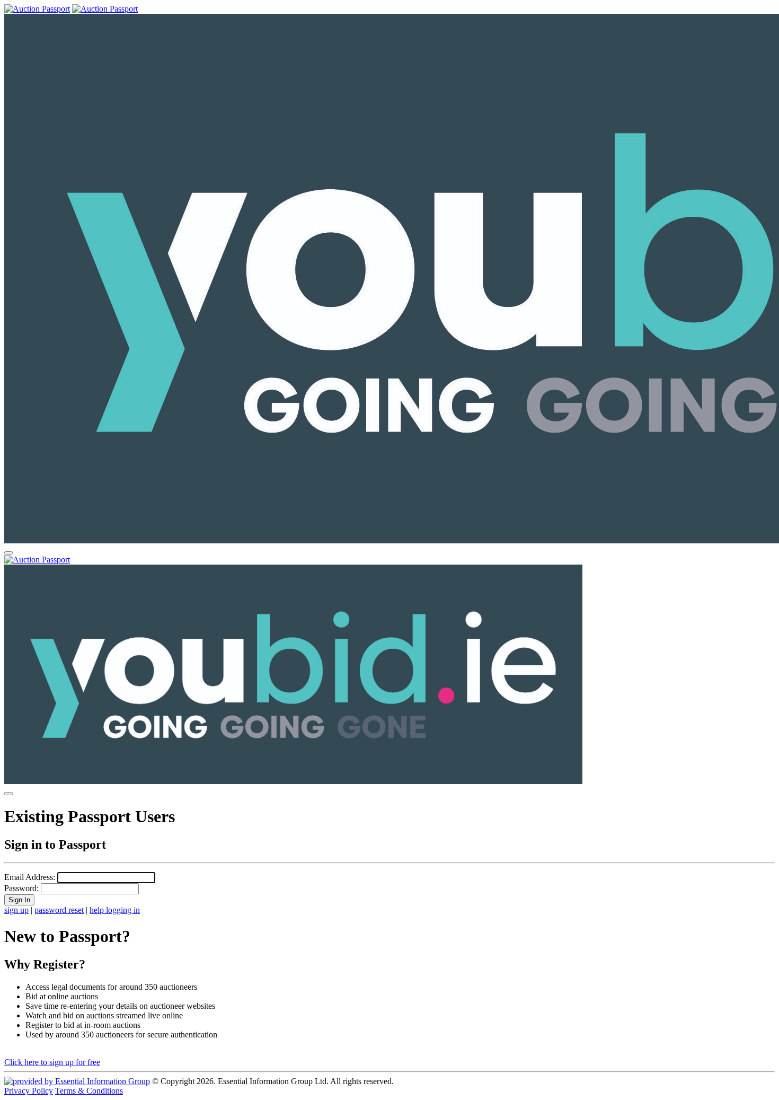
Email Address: (29, 877)
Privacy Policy (28, 1090)
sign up (16, 909)
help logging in (115, 909)
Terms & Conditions (89, 1090)
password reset (59, 909)
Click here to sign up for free (52, 1062)
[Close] (8, 793)
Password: (21, 888)
